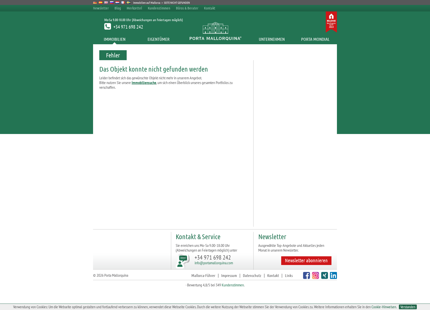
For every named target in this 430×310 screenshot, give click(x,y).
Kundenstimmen (159, 8)
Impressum (229, 275)
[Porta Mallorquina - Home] (215, 39)
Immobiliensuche (144, 82)
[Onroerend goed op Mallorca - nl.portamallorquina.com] (117, 2)
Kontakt (209, 8)
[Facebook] (306, 277)
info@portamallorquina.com (214, 262)
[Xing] (324, 277)
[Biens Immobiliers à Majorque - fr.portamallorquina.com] (123, 2)
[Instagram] (315, 277)
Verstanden (407, 307)
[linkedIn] (333, 277)
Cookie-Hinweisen (384, 306)
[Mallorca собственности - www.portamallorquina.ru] (112, 2)
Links (289, 275)
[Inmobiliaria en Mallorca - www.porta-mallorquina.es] (101, 2)
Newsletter (101, 8)
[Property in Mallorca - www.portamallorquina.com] (106, 2)
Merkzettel (134, 8)
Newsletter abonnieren (306, 260)
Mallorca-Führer (203, 275)
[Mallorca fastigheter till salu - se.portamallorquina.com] (128, 2)
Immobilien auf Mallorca (146, 2)
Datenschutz (252, 275)
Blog (117, 8)
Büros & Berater (187, 8)
